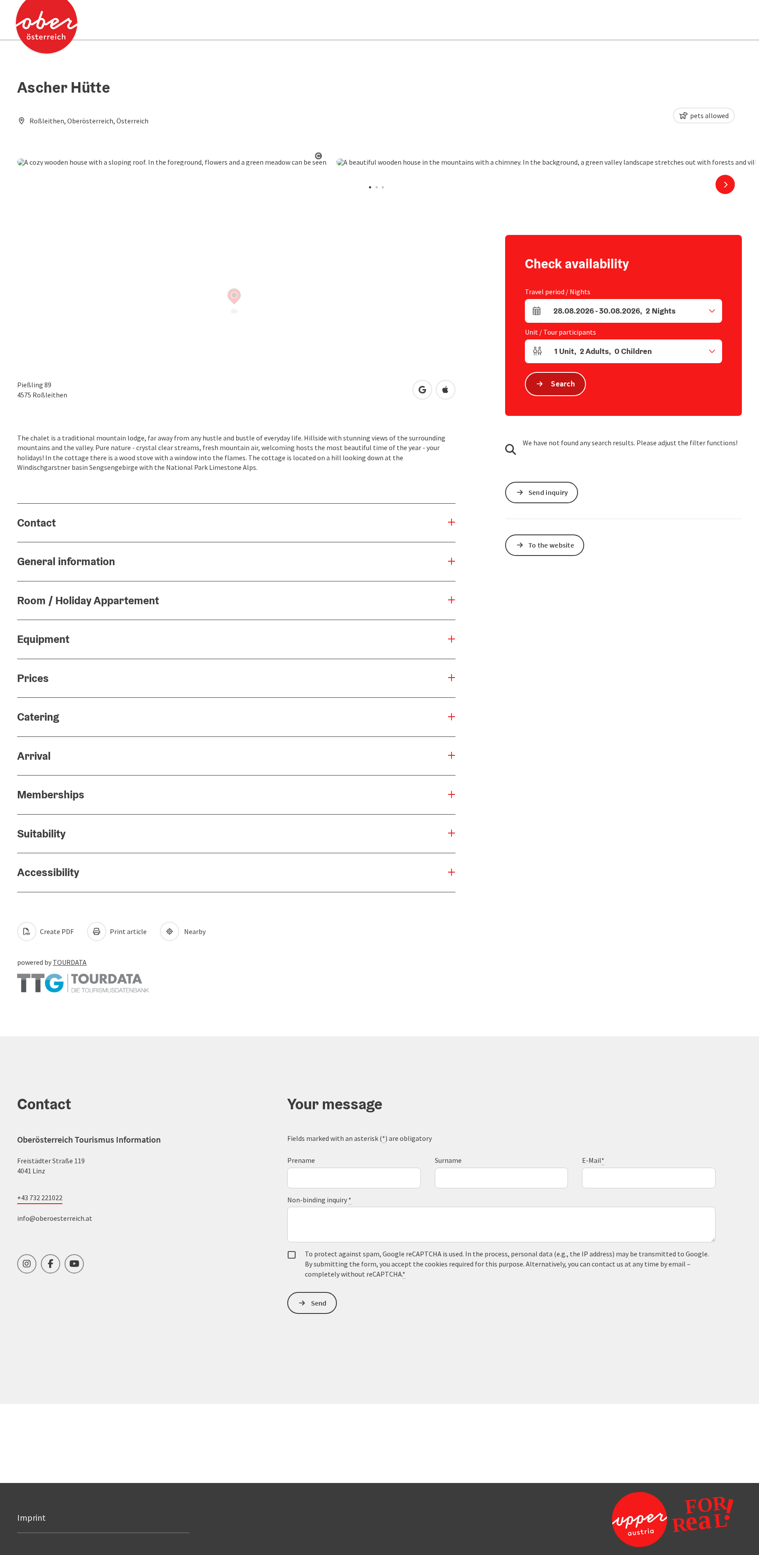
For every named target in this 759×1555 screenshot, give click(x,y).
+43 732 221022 (39, 1197)
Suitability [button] (41, 833)
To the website (551, 545)
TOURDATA (70, 962)
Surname (448, 1160)
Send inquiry (548, 492)
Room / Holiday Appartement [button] (88, 600)
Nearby (193, 931)
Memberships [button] (50, 794)
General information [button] (66, 561)
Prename (301, 1160)
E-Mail (593, 1160)
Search (563, 384)
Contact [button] (36, 523)
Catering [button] (38, 717)
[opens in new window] (651, 1519)
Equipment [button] (43, 639)
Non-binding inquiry (319, 1199)
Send (319, 1303)
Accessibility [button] (48, 872)
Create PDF (56, 931)
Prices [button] (33, 678)
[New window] (83, 978)
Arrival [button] (34, 756)
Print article (127, 931)
